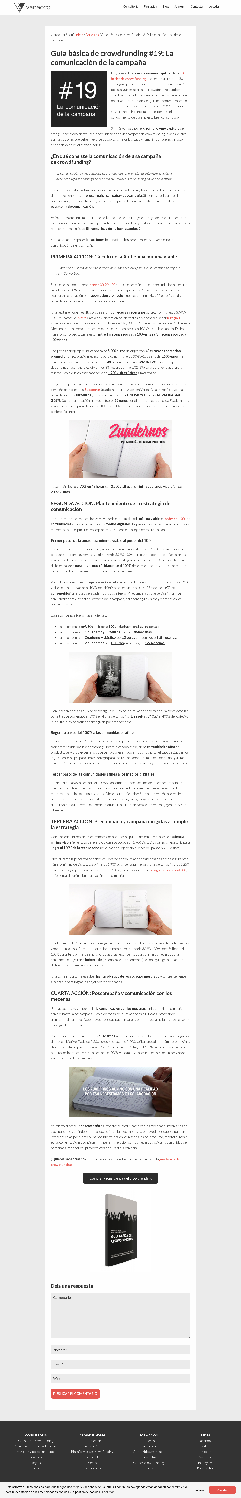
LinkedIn (205, 1451)
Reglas (36, 1463)
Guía (35, 1468)
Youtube (205, 1457)
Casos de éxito (92, 1446)
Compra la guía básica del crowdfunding (120, 1178)
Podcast (92, 1457)
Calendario (149, 1446)
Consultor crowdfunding (35, 1441)
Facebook (205, 1441)
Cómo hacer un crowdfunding (36, 1446)
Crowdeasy (35, 1457)
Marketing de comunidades (35, 1451)
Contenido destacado (149, 1451)
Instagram (205, 1463)
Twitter (205, 1446)
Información (92, 1441)
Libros (148, 1468)
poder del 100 (174, 519)
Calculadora (92, 1468)
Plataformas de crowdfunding (92, 1451)
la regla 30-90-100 (102, 285)
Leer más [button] (108, 1492)
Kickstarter (205, 1468)
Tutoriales (148, 1457)
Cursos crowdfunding (148, 1463)
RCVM (81, 318)
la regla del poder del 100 (168, 870)
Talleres (149, 1441)
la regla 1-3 (175, 318)
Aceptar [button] (222, 1489)
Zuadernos (92, 389)
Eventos (92, 1463)
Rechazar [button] (199, 1489)
